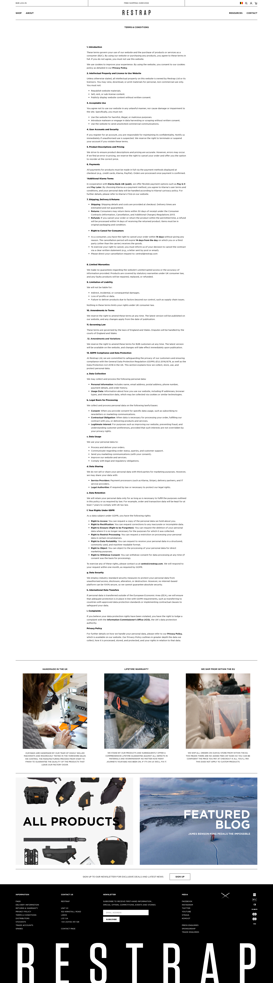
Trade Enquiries (190, 932)
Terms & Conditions (26, 915)
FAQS (18, 901)
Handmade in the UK (55, 669)
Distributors (22, 918)
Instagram (187, 905)
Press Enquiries (190, 925)
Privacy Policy (23, 911)
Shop (19, 13)
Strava (185, 915)
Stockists (21, 922)
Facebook (187, 901)
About (30, 13)
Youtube (186, 911)
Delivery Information (27, 905)
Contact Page (68, 928)
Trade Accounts (24, 925)
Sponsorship (188, 928)
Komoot (186, 918)
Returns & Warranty (27, 908)
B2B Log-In (21, 3)
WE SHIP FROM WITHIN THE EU (218, 669)
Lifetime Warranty (136, 669)
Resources (235, 13)
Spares (19, 928)
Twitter (186, 908)
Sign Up (179, 876)
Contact (252, 13)
